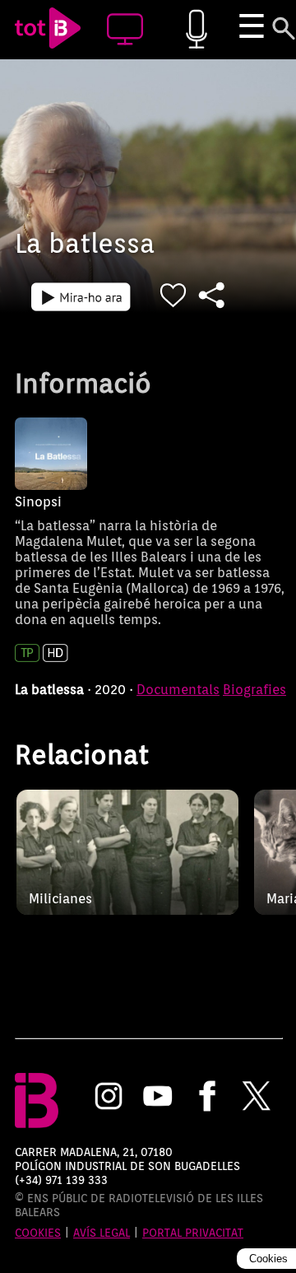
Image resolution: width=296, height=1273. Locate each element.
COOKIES (38, 1232)
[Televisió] (125, 30)
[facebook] (207, 1097)
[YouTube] (157, 1097)
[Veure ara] (81, 296)
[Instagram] (108, 1097)
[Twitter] (256, 1097)
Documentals (178, 689)
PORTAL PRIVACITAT (192, 1232)
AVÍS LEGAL (101, 1232)
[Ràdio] (196, 30)
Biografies (254, 689)
